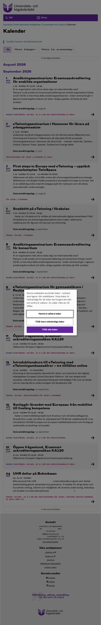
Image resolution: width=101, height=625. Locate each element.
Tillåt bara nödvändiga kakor (49, 322)
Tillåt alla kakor (50, 329)
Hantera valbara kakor (50, 314)
